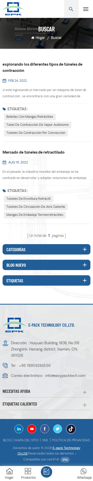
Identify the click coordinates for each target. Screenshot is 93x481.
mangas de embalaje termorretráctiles (34, 215)
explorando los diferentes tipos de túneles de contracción (42, 68)
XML (45, 440)
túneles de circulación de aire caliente (35, 207)
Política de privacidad (71, 440)
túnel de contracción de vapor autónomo (37, 125)
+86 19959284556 (35, 366)
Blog (7, 440)
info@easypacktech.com (65, 376)
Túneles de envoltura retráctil (28, 199)
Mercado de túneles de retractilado (34, 153)
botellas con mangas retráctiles (29, 117)
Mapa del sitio (27, 440)
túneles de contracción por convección (35, 133)
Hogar (40, 38)
